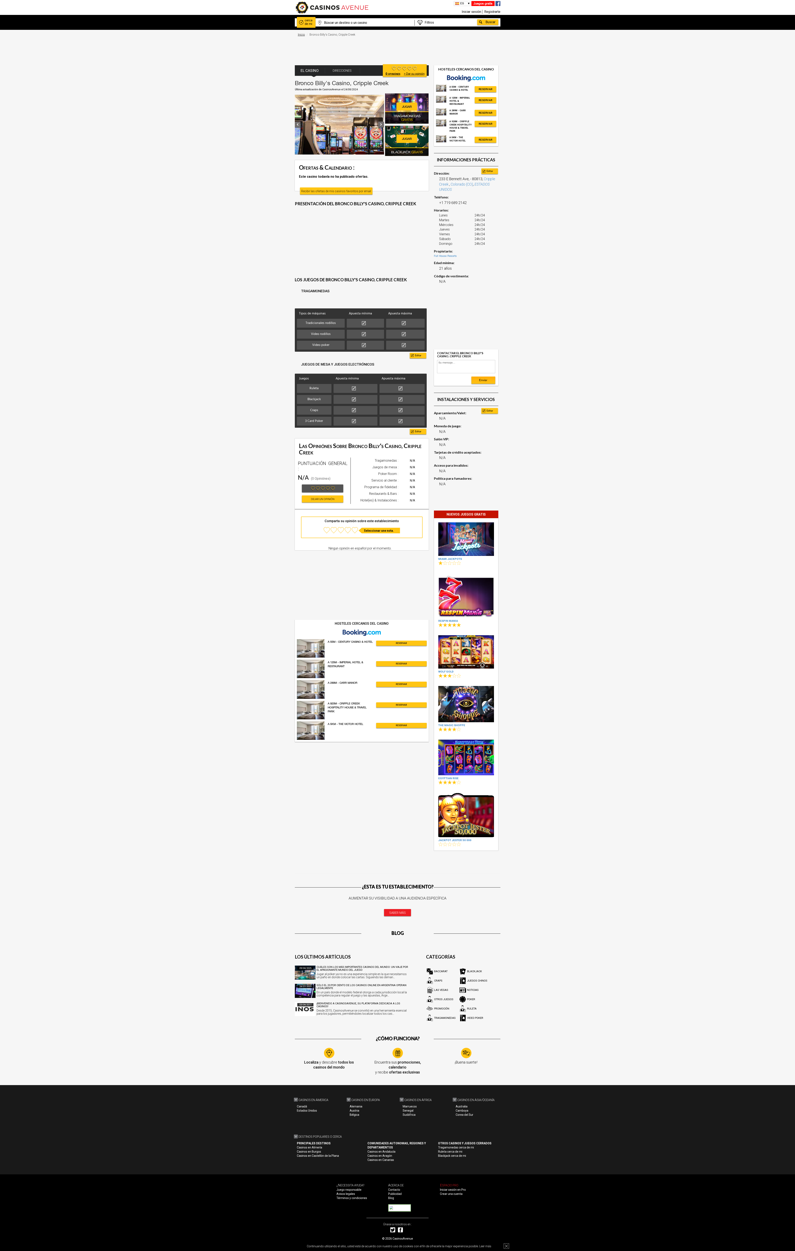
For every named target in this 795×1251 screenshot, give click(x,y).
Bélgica (354, 1114)
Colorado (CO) (462, 184)
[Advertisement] (397, 48)
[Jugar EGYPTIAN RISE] (466, 757)
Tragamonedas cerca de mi (456, 1147)
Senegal (408, 1110)
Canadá (302, 1106)
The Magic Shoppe (451, 725)
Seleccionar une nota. (379, 530)
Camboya (462, 1110)
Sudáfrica (409, 1114)
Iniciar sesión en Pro (453, 1189)
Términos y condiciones (351, 1198)
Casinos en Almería (309, 1147)
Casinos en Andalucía (381, 1151)
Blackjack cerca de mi (452, 1155)
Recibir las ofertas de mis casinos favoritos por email (336, 191)
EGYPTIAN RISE (448, 778)
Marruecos (410, 1106)
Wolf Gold (446, 671)
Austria (354, 1110)
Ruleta (472, 1008)
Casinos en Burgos (309, 1151)
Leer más (485, 1246)
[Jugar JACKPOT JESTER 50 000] (466, 815)
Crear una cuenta (451, 1193)
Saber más (397, 913)
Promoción (441, 1008)
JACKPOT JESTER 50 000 (454, 840)
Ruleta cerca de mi (450, 1151)
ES (462, 3)
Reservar (401, 643)
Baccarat (441, 971)
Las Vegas (441, 989)
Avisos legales (345, 1193)
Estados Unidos (307, 1110)
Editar (418, 355)
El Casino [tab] (310, 70)
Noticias (473, 989)
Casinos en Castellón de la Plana (318, 1155)
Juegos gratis (483, 3)
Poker (471, 999)
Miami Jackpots (450, 558)
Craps (438, 980)
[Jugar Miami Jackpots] (466, 539)
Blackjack (474, 971)
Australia (461, 1106)
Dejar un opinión (322, 499)
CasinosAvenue (403, 1238)
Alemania (356, 1106)
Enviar (483, 380)
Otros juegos (443, 999)
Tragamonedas (445, 1017)
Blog (391, 1198)
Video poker (475, 1017)
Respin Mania (448, 620)
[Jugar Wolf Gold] (466, 652)
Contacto (394, 1189)
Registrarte (492, 12)
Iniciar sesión (471, 12)
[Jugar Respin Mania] (466, 595)
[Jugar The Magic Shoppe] (466, 704)
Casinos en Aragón (379, 1155)
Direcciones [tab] (342, 70)
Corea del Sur (464, 1114)
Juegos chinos (477, 980)
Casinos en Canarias (380, 1160)
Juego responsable (348, 1189)
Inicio (301, 34)
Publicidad (395, 1193)
